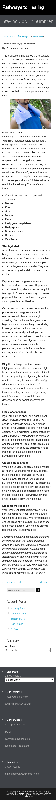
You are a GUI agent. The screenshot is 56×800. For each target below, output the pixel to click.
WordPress (25, 794)
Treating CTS (18, 619)
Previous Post (11, 582)
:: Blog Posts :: (13, 675)
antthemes (28, 796)
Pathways (23, 36)
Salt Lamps (17, 624)
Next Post (44, 582)
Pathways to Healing (23, 7)
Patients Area (38, 36)
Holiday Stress (19, 608)
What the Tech (18, 613)
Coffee (14, 629)
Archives (10, 646)
